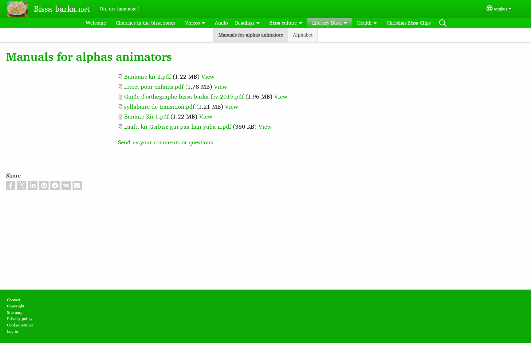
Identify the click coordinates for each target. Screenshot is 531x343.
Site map (14, 312)
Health (364, 23)
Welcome (96, 23)
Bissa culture (283, 23)
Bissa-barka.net (62, 8)
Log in (12, 331)
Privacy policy (20, 318)
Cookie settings (20, 325)
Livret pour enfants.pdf (153, 87)
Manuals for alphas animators (250, 35)
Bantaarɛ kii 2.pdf (147, 76)
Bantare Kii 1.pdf (146, 116)
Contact (13, 299)
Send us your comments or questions (165, 142)
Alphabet (303, 35)
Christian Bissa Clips (409, 23)
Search (442, 23)
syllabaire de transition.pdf (159, 107)
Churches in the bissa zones (145, 23)
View (207, 76)
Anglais (500, 9)
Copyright (15, 306)
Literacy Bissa (327, 23)
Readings (244, 23)
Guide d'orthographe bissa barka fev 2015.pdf (184, 96)
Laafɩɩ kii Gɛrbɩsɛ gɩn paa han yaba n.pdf (177, 127)
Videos (192, 23)
